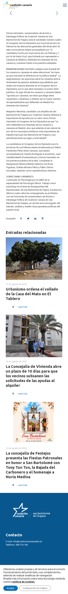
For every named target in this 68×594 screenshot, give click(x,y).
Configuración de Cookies (35, 588)
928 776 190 (22, 544)
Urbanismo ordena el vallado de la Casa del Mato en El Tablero (32, 294)
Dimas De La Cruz (15, 69)
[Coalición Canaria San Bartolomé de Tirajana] (17, 5)
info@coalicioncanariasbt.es (27, 541)
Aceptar (10, 588)
